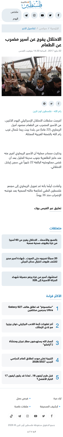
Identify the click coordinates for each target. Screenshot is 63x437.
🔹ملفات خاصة (23, 406)
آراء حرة (57, 398)
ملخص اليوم (14, 15)
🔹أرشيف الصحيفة (50, 406)
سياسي (43, 28)
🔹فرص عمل (24, 398)
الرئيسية (54, 28)
